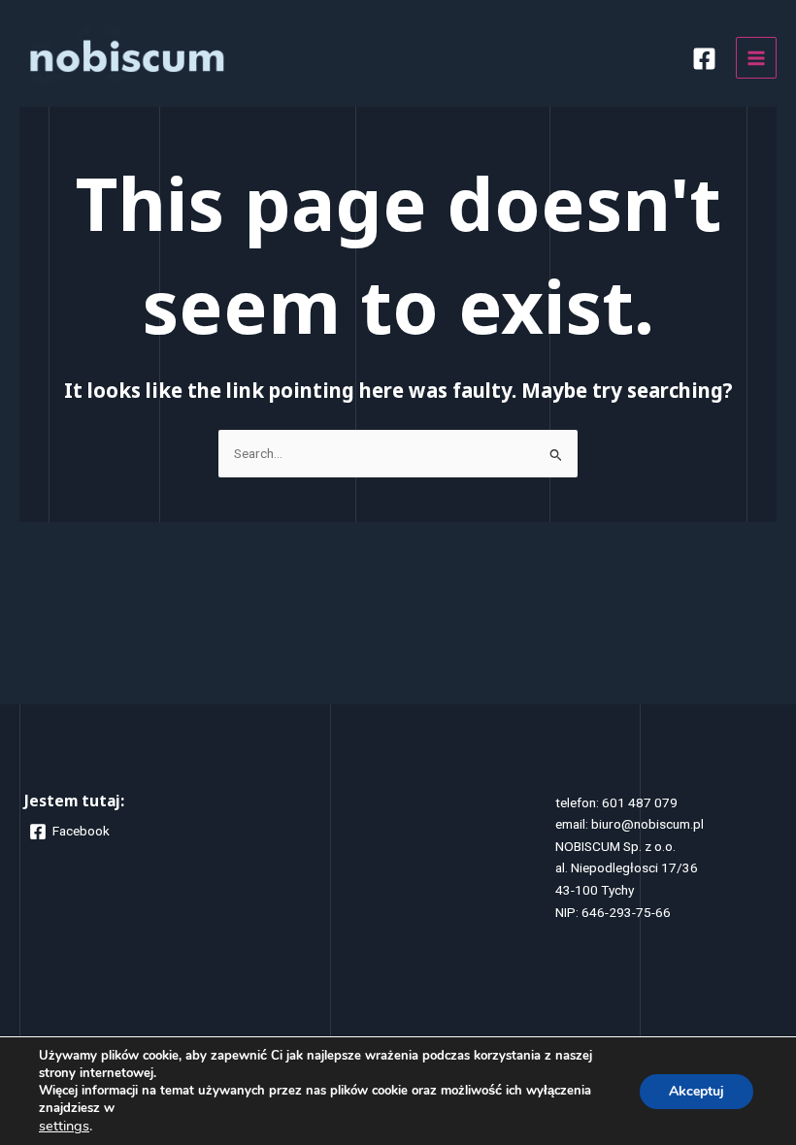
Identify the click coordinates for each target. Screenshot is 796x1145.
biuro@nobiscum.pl (647, 824)
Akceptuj (696, 1091)
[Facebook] (704, 59)
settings (64, 1125)
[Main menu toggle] (757, 58)
